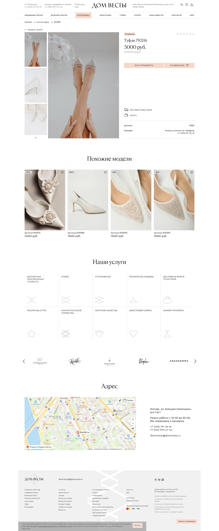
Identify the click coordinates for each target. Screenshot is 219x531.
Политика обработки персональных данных (170, 496)
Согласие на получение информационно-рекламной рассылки (169, 508)
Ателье (65, 277)
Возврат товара (64, 504)
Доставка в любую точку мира (173, 278)
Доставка (95, 501)
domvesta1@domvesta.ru (165, 435)
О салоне (62, 489)
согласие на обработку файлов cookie (55, 526)
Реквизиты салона (65, 501)
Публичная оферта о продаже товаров (168, 512)
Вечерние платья (31, 495)
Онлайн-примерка (173, 311)
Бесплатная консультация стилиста (35, 279)
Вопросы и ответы (65, 498)
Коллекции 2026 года (32, 489)
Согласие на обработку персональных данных (168, 500)
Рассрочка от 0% (36, 311)
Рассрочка (96, 504)
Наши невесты (64, 492)
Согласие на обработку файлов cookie (168, 504)
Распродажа (29, 507)
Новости (129, 489)
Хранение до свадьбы (141, 277)
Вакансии (62, 510)
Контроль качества (106, 311)
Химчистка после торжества (71, 312)
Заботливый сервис (140, 311)
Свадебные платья (31, 492)
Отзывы (61, 495)
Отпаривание (103, 277)
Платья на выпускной (32, 498)
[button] (35, 136)
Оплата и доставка (65, 507)
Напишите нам (132, 501)
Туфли (27, 504)
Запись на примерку (186, 521)
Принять (137, 525)
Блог (128, 492)
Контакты (130, 498)
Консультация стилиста (100, 489)
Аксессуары (29, 501)
